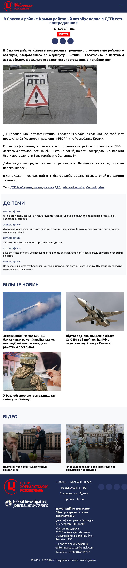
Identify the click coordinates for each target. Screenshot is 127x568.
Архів (80, 499)
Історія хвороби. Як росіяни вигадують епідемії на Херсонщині (90, 468)
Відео (10, 416)
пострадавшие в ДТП (47, 187)
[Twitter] (63, 41)
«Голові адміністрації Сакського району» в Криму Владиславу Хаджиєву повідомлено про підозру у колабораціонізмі (61, 231)
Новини (61, 481)
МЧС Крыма (24, 187)
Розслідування (70, 487)
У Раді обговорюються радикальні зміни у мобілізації (29, 397)
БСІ (84, 487)
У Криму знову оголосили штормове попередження (33, 242)
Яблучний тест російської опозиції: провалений (25, 468)
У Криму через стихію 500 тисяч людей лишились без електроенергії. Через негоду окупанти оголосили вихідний (63, 254)
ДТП (13, 187)
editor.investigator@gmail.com (74, 547)
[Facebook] (55, 41)
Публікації (75, 481)
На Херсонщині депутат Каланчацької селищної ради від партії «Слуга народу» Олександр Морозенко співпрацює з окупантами (63, 267)
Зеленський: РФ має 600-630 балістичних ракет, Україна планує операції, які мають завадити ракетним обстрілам (29, 341)
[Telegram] (70, 41)
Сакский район (95, 187)
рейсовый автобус (73, 187)
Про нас (69, 499)
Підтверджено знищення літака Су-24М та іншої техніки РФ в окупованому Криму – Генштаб (90, 339)
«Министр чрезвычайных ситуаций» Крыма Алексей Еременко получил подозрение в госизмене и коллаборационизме (59, 217)
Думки (83, 493)
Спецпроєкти (68, 493)
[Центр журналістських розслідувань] (18, 6)
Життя (63, 34)
